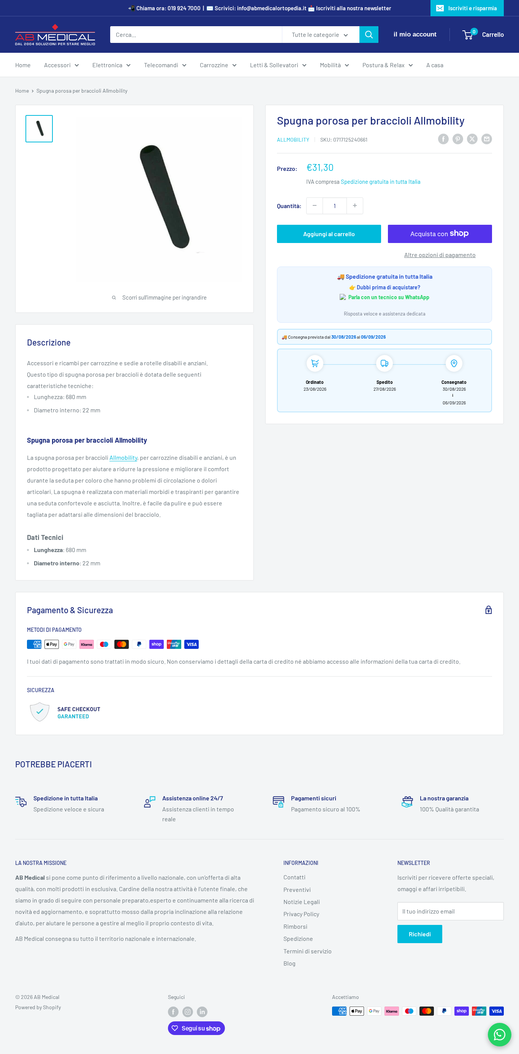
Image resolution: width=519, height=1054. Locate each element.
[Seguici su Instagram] (187, 1012)
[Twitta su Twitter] (472, 138)
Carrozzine (214, 64)
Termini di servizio (307, 951)
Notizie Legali (301, 901)
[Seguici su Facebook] (173, 1012)
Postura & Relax (383, 64)
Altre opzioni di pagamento (440, 254)
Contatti (294, 876)
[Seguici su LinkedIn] (202, 1012)
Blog (289, 963)
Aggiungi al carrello (329, 233)
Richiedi (420, 933)
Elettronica (107, 64)
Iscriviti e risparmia (472, 8)
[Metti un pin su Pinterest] (458, 138)
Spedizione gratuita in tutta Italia (381, 181)
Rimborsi (295, 926)
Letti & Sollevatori (274, 64)
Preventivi (297, 889)
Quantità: (289, 205)
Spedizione (298, 938)
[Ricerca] (368, 34)
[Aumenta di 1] (355, 205)
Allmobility (293, 139)
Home (23, 64)
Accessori (57, 64)
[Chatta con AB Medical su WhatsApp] (499, 1034)
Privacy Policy (301, 913)
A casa (434, 64)
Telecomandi (161, 64)
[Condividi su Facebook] (443, 138)
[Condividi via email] (486, 138)
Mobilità (330, 64)
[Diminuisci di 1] (315, 205)
